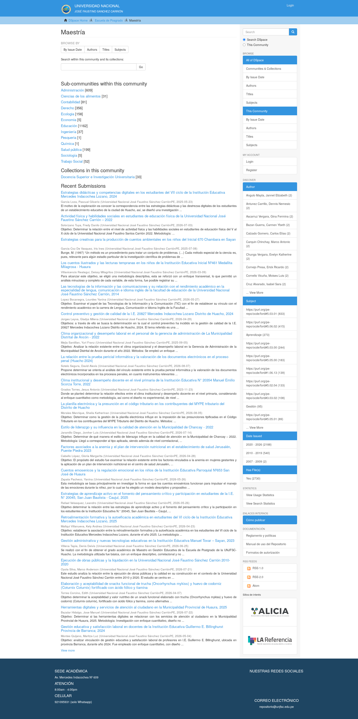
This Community (257, 45)
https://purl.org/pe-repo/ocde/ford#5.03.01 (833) (265, 311)
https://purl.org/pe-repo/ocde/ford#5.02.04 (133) (265, 383)
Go (141, 67)
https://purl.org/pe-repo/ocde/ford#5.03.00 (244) (265, 345)
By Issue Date (73, 49)
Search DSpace (257, 39)
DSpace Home (78, 20)
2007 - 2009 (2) (256, 461)
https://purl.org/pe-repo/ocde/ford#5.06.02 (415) (265, 324)
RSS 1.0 (258, 568)
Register (251, 170)
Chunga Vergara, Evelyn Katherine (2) (268, 256)
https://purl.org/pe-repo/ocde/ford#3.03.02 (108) (265, 396)
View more (68, 650)
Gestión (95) (254, 406)
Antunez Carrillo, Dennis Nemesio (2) (268, 206)
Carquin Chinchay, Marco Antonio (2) (268, 244)
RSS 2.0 (258, 577)
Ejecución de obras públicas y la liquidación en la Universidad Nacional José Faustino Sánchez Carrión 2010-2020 (145, 561)
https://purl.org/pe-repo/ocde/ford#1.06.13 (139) (265, 370)
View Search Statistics (260, 503)
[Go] (293, 31)
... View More (254, 292)
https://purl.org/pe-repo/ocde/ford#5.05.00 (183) (265, 358)
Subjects (120, 49)
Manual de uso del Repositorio (266, 544)
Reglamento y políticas (261, 535)
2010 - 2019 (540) (258, 453)
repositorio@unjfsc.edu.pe (276, 707)
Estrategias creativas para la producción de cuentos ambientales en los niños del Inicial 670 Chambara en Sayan (148, 239)
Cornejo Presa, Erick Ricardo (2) (267, 267)
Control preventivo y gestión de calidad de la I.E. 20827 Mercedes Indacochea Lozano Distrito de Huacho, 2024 (147, 313)
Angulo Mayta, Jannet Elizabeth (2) (269, 195)
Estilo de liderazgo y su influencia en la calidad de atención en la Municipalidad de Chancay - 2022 (137, 426)
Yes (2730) (253, 478)
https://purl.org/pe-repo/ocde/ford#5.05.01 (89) (264, 417)
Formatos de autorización (263, 552)
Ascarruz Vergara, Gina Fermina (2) (269, 216)
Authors (92, 49)
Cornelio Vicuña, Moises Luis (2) (267, 275)
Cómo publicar (255, 520)
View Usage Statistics (260, 495)
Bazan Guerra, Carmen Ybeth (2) (268, 225)
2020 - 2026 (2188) (259, 444)
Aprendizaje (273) (258, 335)
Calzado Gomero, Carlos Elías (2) (268, 233)
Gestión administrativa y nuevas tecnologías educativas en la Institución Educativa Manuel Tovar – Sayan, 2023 (147, 540)
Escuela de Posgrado (109, 20)
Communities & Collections (263, 68)
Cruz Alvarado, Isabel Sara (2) (266, 284)
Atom (256, 585)
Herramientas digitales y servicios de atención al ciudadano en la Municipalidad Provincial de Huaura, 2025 (144, 607)
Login (249, 161)
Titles (105, 49)
